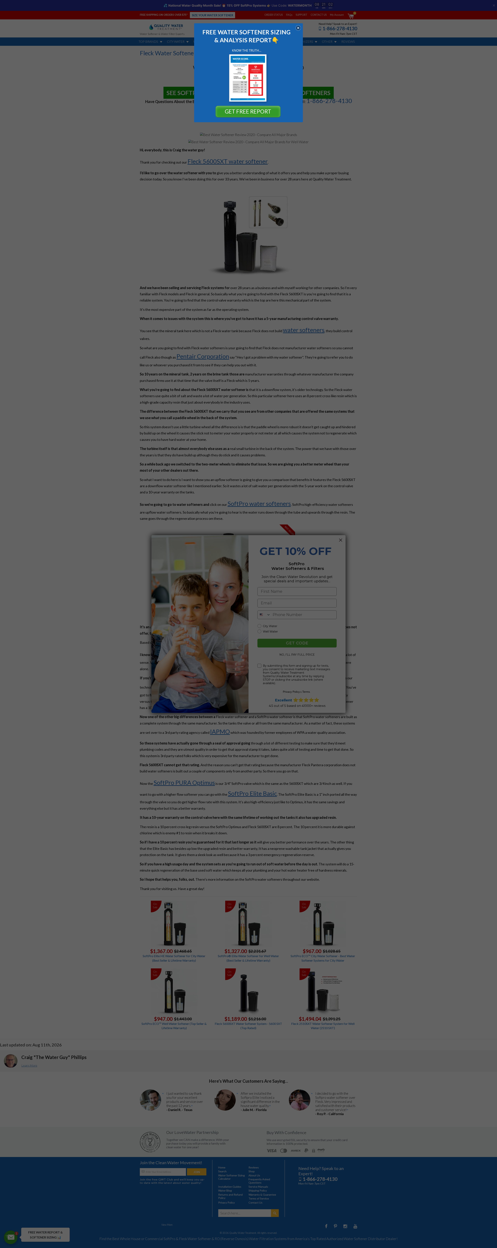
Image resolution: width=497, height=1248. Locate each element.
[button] (298, 28)
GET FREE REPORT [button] (248, 111)
